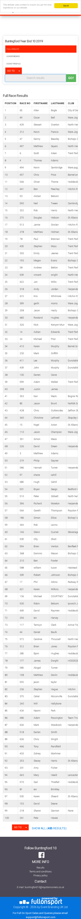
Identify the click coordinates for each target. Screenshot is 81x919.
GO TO (11, 71)
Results (40, 867)
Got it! (66, 5)
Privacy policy (40, 875)
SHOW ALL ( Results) (49, 828)
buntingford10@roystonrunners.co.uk (44, 887)
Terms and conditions (40, 871)
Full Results (12, 49)
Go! (71, 78)
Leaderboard (13, 56)
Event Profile (13, 64)
